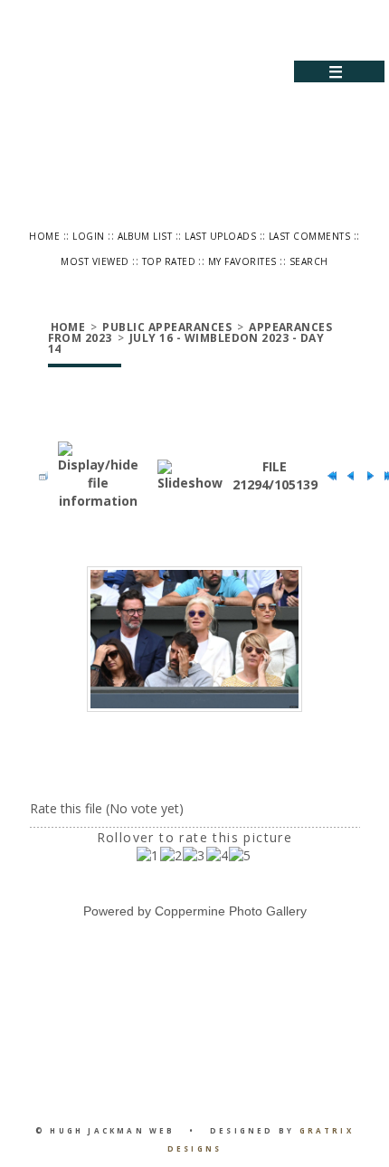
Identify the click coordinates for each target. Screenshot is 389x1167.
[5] (240, 856)
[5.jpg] (194, 639)
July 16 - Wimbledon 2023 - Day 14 (186, 343)
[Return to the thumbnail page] (39, 475)
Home (44, 236)
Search (308, 261)
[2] (171, 856)
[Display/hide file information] (98, 475)
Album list (145, 236)
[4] (217, 856)
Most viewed (94, 261)
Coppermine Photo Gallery (231, 911)
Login (88, 236)
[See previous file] (346, 475)
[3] (194, 856)
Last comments (309, 236)
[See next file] (365, 475)
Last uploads (220, 236)
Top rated (168, 261)
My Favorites (242, 261)
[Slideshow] (190, 476)
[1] (148, 856)
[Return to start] (327, 475)
